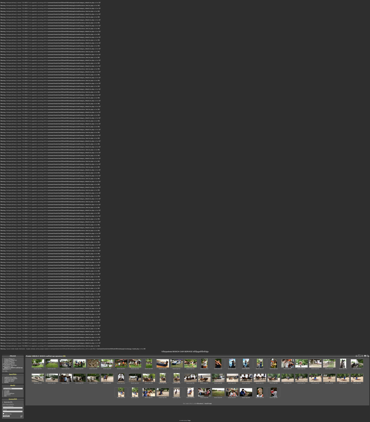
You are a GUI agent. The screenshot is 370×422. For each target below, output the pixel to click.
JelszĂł (5, 410)
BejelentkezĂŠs (8, 402)
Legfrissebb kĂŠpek (9, 379)
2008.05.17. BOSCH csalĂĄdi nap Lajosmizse (47, 356)
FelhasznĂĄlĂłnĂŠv (8, 406)
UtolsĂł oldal (208, 403)
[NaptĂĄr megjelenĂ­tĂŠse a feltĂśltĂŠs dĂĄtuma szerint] (365, 356)
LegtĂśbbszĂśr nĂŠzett (10, 377)
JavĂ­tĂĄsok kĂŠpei (9, 360)
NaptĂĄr (6, 382)
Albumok (13, 356)
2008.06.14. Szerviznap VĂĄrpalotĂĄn (10, 366)
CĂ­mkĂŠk (6, 391)
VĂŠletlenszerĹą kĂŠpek (10, 378)
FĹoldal (28, 356)
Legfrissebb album (9, 381)
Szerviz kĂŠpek (8, 359)
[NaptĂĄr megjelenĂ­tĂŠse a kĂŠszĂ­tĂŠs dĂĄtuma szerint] (368, 356)
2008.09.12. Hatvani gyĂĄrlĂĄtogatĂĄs (9, 363)
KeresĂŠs (6, 392)
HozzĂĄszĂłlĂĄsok (9, 393)
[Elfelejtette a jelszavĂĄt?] (21, 416)
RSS (5, 396)
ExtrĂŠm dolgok (8, 361)
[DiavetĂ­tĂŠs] (362, 356)
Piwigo (189, 420)
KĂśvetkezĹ (200, 403)
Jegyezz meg (7, 413)
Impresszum (7, 394)
